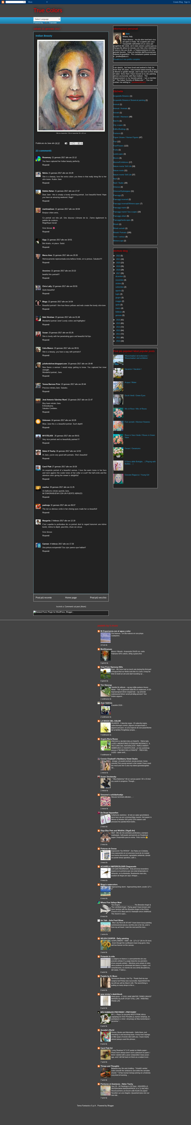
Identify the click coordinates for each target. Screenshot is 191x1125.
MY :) (113, 1014)
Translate (53, 23)
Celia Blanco (47, 348)
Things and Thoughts (110, 1066)
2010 (118, 341)
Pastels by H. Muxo (109, 976)
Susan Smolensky (108, 777)
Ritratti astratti (119, 228)
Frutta (115, 150)
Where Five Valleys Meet (111, 903)
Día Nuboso (116, 633)
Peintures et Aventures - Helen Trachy (117, 1084)
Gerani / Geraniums (133, 448)
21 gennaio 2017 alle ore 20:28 (65, 255)
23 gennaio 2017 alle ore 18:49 (80, 364)
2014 (118, 327)
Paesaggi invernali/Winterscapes (126, 204)
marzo (118, 308)
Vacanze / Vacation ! (133, 369)
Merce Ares (47, 255)
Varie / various (119, 237)
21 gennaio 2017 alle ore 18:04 (67, 209)
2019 (118, 266)
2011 (118, 337)
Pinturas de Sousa (108, 849)
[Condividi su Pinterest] (81, 143)
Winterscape (118, 241)
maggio (118, 301)
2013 (118, 330)
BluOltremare (106, 649)
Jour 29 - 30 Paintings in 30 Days (124, 1086)
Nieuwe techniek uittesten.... (122, 797)
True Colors (47, 10)
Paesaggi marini (119, 208)
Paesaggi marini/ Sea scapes (125, 212)
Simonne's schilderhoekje (112, 795)
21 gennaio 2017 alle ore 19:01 (59, 240)
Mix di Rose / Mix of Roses (136, 409)
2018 (118, 270)
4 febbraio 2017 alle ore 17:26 (62, 544)
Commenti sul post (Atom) (75, 607)
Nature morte (118, 170)
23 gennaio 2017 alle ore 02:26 (61, 333)
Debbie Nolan (48, 191)
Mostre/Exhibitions (120, 162)
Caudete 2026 (117, 705)
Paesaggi (117, 195)
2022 (118, 256)
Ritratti (116, 224)
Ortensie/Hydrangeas (121, 191)
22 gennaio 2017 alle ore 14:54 (60, 302)
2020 (118, 263)
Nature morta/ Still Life (122, 166)
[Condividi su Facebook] (78, 143)
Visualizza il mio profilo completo (126, 59)
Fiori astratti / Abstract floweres (137, 422)
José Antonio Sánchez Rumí (54, 400)
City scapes (118, 125)
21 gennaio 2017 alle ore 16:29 (61, 173)
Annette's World (107, 1030)
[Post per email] (66, 143)
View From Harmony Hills (112, 667)
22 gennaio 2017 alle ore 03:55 (65, 286)
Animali (116, 104)
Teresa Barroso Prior (51, 384)
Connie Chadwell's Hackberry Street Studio (119, 759)
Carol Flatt (46, 467)
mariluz (45, 487)
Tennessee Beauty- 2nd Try (122, 978)
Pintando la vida (108, 956)
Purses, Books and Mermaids (122, 1032)
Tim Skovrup (106, 685)
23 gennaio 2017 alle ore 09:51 (66, 348)
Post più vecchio (98, 597)
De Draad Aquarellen (109, 813)
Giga (44, 240)
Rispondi (45, 165)
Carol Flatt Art (107, 1048)
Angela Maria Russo (109, 739)
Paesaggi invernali (120, 199)
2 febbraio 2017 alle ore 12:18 (63, 521)
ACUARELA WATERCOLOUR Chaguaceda (118, 866)
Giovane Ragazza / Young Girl (137, 475)
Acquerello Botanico (121, 96)
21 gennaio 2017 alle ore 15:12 (64, 157)
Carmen (45, 544)
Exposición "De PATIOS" (120, 851)
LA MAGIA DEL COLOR (111, 721)
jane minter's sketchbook (111, 994)
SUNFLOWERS (117, 941)
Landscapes (118, 154)
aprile (117, 305)
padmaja (46, 505)
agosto (118, 291)
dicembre (119, 276)
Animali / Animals (120, 108)
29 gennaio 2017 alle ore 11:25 (62, 487)
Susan (45, 333)
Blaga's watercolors (109, 884)
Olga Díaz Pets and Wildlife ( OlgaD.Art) (118, 831)
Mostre (116, 158)
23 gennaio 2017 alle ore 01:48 (67, 317)
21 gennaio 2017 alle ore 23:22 (63, 271)
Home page (71, 597)
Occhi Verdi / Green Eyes (135, 395)
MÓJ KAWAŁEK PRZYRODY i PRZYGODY (118, 1012)
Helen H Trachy (48, 451)
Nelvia (45, 173)
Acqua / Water (130, 382)
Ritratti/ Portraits (120, 232)
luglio (117, 294)
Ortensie (116, 187)
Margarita (46, 521)
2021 (118, 259)
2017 (118, 273)
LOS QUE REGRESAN (120, 869)
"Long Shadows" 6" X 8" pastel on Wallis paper (129, 1050)
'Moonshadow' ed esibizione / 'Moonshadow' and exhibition (136, 357)
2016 (118, 320)
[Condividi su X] (76, 143)
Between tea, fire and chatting (122, 1068)
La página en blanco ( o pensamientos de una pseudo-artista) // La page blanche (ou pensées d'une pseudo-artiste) (129, 961)
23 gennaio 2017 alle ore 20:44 (73, 384)
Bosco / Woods (117, 651)
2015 (118, 323)
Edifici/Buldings (119, 129)
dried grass (115, 996)
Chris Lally (47, 286)
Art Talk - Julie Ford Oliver (112, 920)
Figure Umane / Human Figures (126, 137)
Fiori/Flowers (118, 146)
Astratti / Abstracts (120, 117)
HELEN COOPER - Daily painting (115, 938)
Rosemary (46, 157)
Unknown (46, 420)
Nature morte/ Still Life (122, 175)
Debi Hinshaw (48, 317)
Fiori (115, 142)
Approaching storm (118, 887)
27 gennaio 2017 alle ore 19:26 (64, 467)
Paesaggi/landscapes (122, 220)
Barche (116, 121)
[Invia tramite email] (70, 143)
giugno (118, 298)
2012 (118, 334)
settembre (119, 287)
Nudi (115, 179)
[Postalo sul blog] (73, 143)
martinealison (48, 209)
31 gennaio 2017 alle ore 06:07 (63, 505)
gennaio (118, 315)
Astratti (116, 113)
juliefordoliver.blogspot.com (54, 364)
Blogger (111, 1106)
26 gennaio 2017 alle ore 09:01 (67, 436)
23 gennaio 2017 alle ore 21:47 (80, 400)
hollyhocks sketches (119, 815)
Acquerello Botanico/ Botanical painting (129, 100)
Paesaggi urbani (119, 216)
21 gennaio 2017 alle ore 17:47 (67, 191)
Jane (127, 34)
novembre (119, 280)
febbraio (118, 312)
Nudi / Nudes (118, 183)
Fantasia (116, 133)
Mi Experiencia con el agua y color (116, 631)
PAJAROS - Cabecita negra (122, 723)
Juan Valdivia (106, 703)
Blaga (44, 302)
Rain (113, 669)
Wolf (113, 833)
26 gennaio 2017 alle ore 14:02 (68, 451)
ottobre (118, 283)
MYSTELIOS (48, 436)
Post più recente (44, 597)
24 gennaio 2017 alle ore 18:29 (63, 420)
